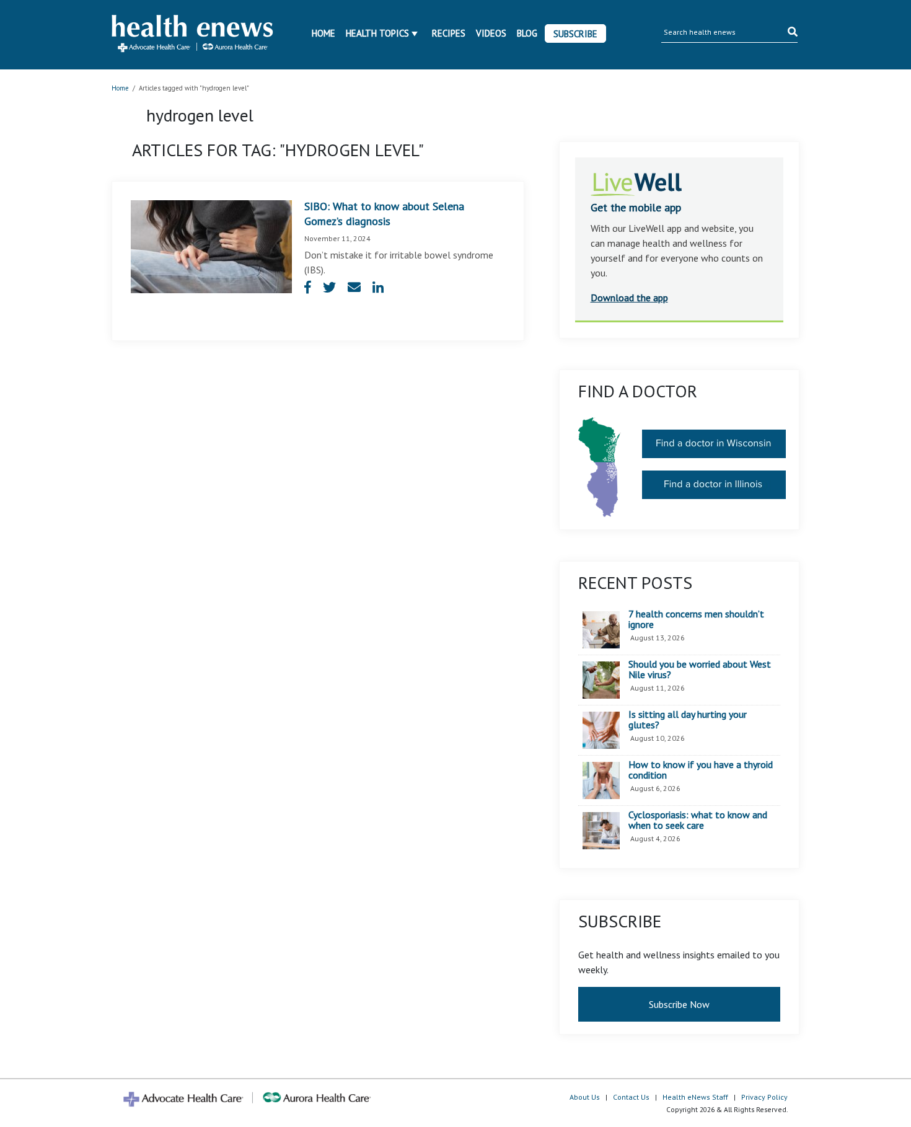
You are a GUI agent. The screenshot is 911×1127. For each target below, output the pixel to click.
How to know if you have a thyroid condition (700, 770)
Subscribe (575, 34)
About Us (585, 1097)
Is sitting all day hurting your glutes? (687, 720)
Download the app (629, 297)
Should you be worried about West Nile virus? (699, 670)
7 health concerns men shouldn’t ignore (696, 619)
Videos (491, 33)
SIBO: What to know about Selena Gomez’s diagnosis (384, 213)
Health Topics (377, 33)
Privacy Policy (764, 1097)
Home (323, 33)
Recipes (448, 33)
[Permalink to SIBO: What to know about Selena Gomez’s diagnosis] (211, 245)
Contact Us (631, 1097)
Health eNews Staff (695, 1097)
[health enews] (193, 35)
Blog (527, 33)
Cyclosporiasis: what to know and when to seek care (697, 820)
